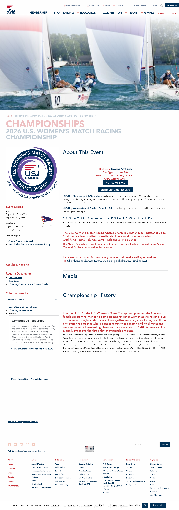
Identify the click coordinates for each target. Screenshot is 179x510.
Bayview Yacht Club (121, 168)
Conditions (14, 281)
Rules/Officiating (133, 460)
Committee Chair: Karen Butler (23, 307)
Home (9, 116)
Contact (120, 6)
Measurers (130, 474)
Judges (129, 467)
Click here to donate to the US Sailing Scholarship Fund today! (107, 261)
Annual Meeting (38, 464)
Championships (37, 116)
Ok (145, 505)
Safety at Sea (60, 481)
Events (163, 13)
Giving (149, 12)
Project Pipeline (156, 467)
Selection (153, 474)
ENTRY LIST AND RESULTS (115, 190)
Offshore (106, 489)
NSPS (34, 480)
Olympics (154, 460)
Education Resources (63, 478)
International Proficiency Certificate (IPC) (88, 482)
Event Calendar (37, 484)
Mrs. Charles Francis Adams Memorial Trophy (29, 244)
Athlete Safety (138, 6)
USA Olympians (156, 495)
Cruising (82, 467)
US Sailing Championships (41, 487)
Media (152, 478)
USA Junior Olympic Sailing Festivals (42, 475)
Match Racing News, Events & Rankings (29, 379)
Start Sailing (64, 12)
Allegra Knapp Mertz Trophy (22, 241)
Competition (112, 12)
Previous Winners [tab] (16, 299)
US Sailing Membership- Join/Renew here (82, 196)
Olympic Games (156, 464)
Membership (38, 12)
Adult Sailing (60, 467)
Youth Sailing (107, 464)
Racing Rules (131, 485)
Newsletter (154, 492)
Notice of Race (15, 277)
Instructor (58, 471)
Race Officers (60, 474)
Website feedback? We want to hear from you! (27, 451)
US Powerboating (61, 485)
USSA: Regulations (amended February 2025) (32, 348)
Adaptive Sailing (85, 471)
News (10, 464)
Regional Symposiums (40, 467)
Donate (153, 6)
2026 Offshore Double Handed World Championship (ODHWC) (112, 483)
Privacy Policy (13, 486)
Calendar (94, 6)
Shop (107, 6)
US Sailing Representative (20, 310)
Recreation (83, 460)
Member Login (73, 6)
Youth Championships (111, 467)
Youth (57, 464)
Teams (133, 12)
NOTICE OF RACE (115, 182)
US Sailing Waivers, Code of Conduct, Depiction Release (89, 208)
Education (88, 12)
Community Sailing (86, 464)
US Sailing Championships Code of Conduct (29, 284)
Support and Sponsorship (159, 488)
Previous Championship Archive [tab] (23, 421)
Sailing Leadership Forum (41, 471)
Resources (106, 493)
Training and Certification (135, 481)
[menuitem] (73, 7)
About (174, 13)
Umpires (129, 471)
